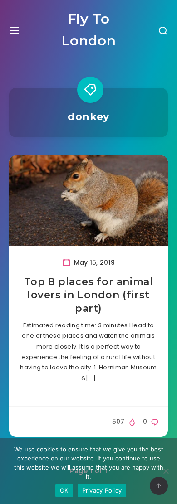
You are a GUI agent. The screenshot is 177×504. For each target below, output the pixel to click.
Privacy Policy (102, 490)
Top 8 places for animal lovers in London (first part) (88, 295)
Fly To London (88, 29)
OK (64, 490)
